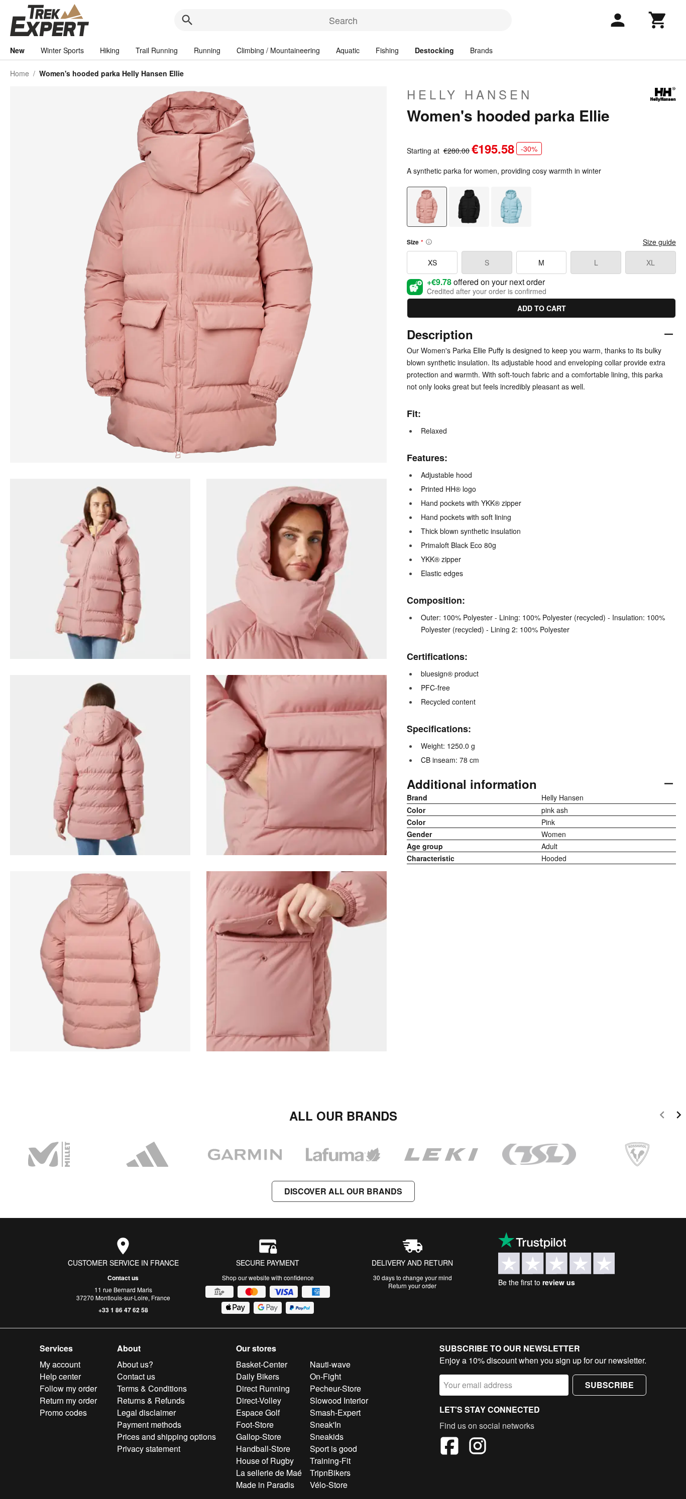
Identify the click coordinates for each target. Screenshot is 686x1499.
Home (19, 73)
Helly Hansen (469, 94)
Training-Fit (330, 1460)
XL (650, 262)
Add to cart (541, 308)
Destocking (434, 50)
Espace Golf (258, 1412)
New (17, 50)
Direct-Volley (258, 1400)
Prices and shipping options (166, 1436)
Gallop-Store (258, 1436)
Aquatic (348, 50)
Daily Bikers (257, 1376)
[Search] (187, 20)
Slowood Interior (339, 1400)
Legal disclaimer (146, 1412)
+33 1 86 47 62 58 (123, 1309)
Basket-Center (261, 1364)
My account (60, 1364)
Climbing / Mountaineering (278, 50)
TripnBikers (330, 1472)
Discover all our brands (343, 1191)
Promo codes (63, 1412)
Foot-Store (255, 1424)
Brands (481, 50)
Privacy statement (148, 1448)
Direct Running (263, 1388)
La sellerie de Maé (269, 1472)
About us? (135, 1364)
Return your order (412, 1285)
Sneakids (327, 1436)
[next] (678, 1116)
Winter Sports (62, 50)
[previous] (662, 1116)
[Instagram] (478, 1447)
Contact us (123, 1278)
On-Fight (325, 1376)
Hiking (110, 50)
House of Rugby (265, 1460)
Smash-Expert (335, 1412)
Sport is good (333, 1448)
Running (207, 50)
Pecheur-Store (335, 1388)
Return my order (68, 1400)
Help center (60, 1376)
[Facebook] (449, 1447)
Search (343, 20)
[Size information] (428, 241)
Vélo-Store (329, 1484)
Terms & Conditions (152, 1388)
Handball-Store (263, 1448)
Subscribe (609, 1385)
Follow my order (68, 1388)
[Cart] (658, 20)
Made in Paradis (265, 1484)
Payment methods (149, 1424)
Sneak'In (325, 1424)
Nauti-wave (330, 1364)
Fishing (387, 50)
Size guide (659, 242)
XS (432, 262)
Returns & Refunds (151, 1400)
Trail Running (157, 50)
